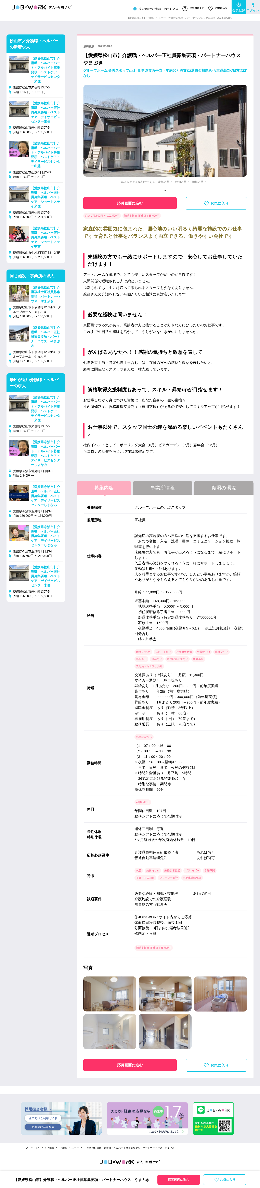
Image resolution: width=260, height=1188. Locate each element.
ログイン (252, 10)
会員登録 (238, 10)
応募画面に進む (130, 203)
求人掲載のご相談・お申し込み (158, 9)
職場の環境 (223, 487)
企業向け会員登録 (43, 1127)
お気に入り (221, 7)
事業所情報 (163, 487)
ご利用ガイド (196, 7)
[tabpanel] (165, 136)
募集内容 (104, 487)
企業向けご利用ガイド (43, 1118)
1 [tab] (165, 190)
